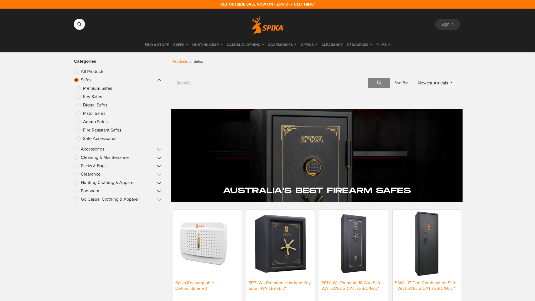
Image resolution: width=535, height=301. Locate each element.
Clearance (91, 174)
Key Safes (92, 96)
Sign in (447, 24)
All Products (92, 71)
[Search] (379, 83)
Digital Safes (95, 105)
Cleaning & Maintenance (105, 157)
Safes (86, 80)
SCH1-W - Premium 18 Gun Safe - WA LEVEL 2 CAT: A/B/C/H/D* (353, 285)
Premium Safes (97, 88)
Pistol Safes (94, 113)
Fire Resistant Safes (102, 130)
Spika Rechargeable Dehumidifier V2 (194, 285)
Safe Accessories (99, 138)
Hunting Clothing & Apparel (108, 182)
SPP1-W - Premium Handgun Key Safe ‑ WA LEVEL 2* (280, 285)
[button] (79, 24)
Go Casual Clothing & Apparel (110, 199)
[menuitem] (157, 45)
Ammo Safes (95, 121)
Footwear (90, 191)
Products (180, 61)
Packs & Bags (93, 165)
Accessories (92, 149)
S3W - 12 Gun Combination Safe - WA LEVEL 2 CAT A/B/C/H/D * (425, 285)
